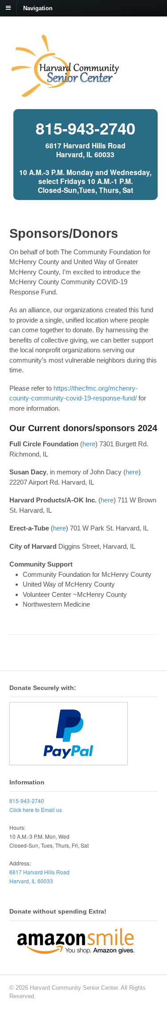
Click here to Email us (35, 809)
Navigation (38, 7)
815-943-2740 (85, 127)
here (88, 444)
